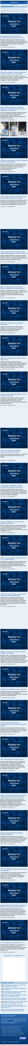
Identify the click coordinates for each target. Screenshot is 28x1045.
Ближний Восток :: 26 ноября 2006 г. (13, 955)
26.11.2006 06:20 (3, 952)
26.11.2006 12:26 (3, 496)
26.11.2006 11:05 (3, 568)
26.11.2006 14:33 (3, 332)
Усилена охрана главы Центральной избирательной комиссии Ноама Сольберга (12, 1010)
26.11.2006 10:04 (3, 697)
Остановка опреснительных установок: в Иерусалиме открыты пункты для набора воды (13, 999)
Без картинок (4, 1020)
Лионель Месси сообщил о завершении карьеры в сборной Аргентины (13, 985)
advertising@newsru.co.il (11, 1022)
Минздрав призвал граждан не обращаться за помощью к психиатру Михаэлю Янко (14, 1002)
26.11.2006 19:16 (3, 206)
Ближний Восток (7, 6)
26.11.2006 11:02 (3, 606)
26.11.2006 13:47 (3, 405)
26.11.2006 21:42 (3, 119)
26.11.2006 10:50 (3, 664)
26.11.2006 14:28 (3, 369)
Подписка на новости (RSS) (19, 1019)
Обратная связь (8, 1019)
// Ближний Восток (11, 47)
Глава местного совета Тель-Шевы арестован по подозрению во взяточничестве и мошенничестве (13, 1006)
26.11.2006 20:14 (3, 171)
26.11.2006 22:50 (3, 82)
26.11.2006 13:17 (3, 460)
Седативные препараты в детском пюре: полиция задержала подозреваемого (13, 992)
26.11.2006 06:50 (3, 917)
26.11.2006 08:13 (3, 770)
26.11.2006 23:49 (3, 47)
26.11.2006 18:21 (3, 261)
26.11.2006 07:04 (3, 843)
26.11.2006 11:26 (3, 532)
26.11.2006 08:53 (3, 734)
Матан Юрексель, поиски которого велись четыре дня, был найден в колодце (13, 995)
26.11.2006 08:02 (3, 807)
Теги (2, 1019)
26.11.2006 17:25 (3, 297)
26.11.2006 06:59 (3, 880)
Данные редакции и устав (19, 1020)
